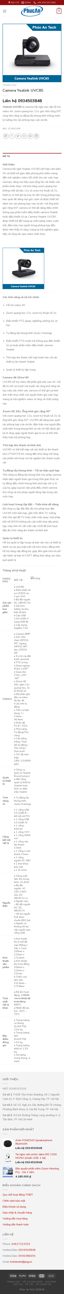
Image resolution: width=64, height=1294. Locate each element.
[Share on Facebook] (12, 136)
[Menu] (5, 11)
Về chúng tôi (43, 1284)
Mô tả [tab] (6, 156)
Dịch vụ (18, 1284)
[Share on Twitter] (18, 136)
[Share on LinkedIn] (36, 136)
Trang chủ (9, 85)
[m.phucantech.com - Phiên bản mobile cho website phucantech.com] (32, 11)
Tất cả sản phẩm (32, 1281)
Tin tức (29, 1284)
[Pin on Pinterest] (30, 136)
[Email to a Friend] (24, 136)
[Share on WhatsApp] (6, 136)
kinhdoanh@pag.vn (21, 1262)
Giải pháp (50, 1281)
